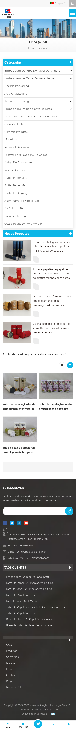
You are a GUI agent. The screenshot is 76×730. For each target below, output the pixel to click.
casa (9, 645)
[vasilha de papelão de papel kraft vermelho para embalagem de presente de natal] (17, 332)
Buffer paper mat (15, 177)
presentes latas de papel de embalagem (30, 619)
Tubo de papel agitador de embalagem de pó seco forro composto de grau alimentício (55, 407)
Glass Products (13, 124)
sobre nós (12, 657)
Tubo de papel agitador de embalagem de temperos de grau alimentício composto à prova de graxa (20, 407)
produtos (11, 651)
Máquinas (10, 139)
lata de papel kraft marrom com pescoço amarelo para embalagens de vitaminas (52, 301)
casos (9, 669)
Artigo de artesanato (18, 162)
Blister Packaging (15, 193)
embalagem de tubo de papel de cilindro (32, 70)
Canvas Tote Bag (15, 216)
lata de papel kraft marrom (23, 601)
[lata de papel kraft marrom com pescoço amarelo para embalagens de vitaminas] (17, 305)
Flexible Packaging (16, 86)
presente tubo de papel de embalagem (30, 625)
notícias (11, 663)
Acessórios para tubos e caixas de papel (30, 116)
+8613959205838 (40, 558)
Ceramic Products (16, 132)
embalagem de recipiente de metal (28, 109)
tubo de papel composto (21, 613)
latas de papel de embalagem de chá (29, 583)
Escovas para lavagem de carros (25, 154)
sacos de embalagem (18, 101)
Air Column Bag (14, 208)
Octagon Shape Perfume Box (23, 223)
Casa (31, 48)
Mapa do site (14, 687)
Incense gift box (14, 170)
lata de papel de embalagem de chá (29, 589)
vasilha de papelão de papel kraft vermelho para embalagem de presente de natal (52, 328)
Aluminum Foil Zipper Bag (21, 200)
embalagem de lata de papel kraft (27, 577)
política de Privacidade (34, 713)
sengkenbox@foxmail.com (32, 551)
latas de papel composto (21, 595)
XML (57, 709)
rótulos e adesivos (16, 147)
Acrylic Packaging (15, 93)
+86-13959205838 (23, 545)
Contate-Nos (13, 675)
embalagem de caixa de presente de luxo (32, 78)
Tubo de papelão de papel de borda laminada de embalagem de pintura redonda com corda (52, 273)
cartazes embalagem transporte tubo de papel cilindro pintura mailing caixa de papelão (52, 246)
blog (9, 681)
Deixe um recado (38, 723)
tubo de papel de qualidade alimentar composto (36, 607)
